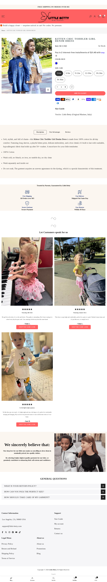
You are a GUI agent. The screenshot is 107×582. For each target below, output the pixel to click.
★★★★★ (27, 309)
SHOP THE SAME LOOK (27, 327)
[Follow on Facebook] (2, 532)
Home (3, 30)
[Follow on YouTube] (16, 532)
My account (59, 524)
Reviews (67, 132)
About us (40, 544)
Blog (38, 553)
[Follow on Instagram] (9, 532)
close (3, 2)
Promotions (41, 549)
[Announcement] (53, 2)
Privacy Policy (7, 544)
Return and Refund (9, 549)
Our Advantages (54, 132)
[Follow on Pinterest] (13, 532)
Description (40, 132)
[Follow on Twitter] (6, 532)
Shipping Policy (8, 553)
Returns (57, 529)
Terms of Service (8, 558)
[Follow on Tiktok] (20, 532)
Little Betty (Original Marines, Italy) (77, 114)
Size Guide (59, 109)
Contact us (58, 533)
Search (53, 574)
